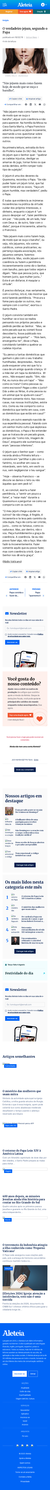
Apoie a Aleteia (25, 1458)
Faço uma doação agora (18, 715)
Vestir (25, 1421)
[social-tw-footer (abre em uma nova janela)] (27, 1445)
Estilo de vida (25, 1391)
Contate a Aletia (25, 1477)
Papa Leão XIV (10, 1125)
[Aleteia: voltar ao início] (25, 5)
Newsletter (25, 1410)
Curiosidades (10, 1066)
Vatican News (31, 37)
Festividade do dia (19, 973)
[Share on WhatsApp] (44, 104)
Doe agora (24, 11)
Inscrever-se (12, 642)
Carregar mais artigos (25, 865)
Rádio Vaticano (12, 561)
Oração (40, 11)
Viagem (8, 1171)
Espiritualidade (25, 1395)
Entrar (33, 1374)
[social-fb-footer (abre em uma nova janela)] (22, 1445)
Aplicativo (25, 1414)
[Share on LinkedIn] (31, 104)
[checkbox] (6, 634)
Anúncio (25, 1424)
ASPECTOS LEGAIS (25, 1467)
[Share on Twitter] (35, 104)
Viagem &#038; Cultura (25, 1399)
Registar (9, 11)
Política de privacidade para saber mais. (25, 635)
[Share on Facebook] (26, 104)
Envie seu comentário (25, 769)
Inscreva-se (25, 1417)
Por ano (25, 1436)
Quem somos (25, 1463)
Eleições (8, 1268)
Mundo (8, 1220)
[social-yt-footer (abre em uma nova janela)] (18, 1445)
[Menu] (9, 4)
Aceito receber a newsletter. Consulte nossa (25, 635)
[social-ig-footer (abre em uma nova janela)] (32, 1445)
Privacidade (25, 1481)
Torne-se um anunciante (25, 1472)
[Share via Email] (40, 104)
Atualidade (25, 1388)
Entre (36, 760)
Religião (6, 20)
